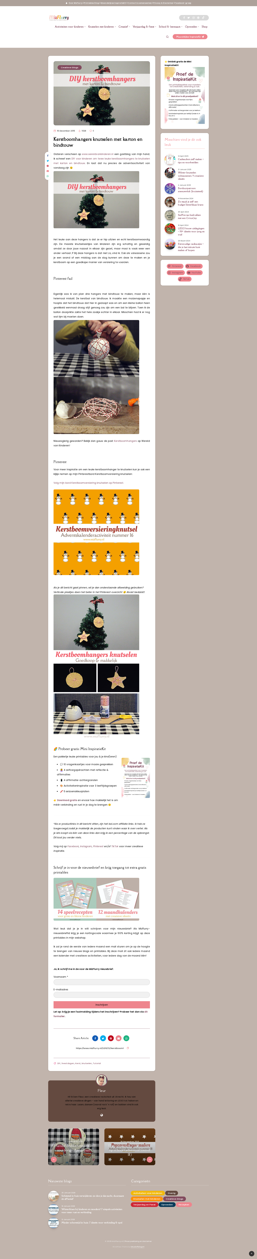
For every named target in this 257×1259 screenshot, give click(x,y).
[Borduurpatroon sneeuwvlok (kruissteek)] (170, 188)
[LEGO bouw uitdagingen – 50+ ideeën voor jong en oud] (170, 228)
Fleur (102, 1090)
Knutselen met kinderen (101, 26)
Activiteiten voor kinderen (69, 26)
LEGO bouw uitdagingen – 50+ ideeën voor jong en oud (191, 231)
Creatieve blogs (69, 67)
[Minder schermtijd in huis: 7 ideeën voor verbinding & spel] (53, 1223)
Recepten (184, 1204)
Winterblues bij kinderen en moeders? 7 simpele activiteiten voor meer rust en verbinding (92, 1211)
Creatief (123, 26)
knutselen (87, 1063)
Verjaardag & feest (143, 26)
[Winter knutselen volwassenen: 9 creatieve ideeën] (170, 173)
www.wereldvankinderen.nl (97, 154)
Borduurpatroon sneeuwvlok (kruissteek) (190, 190)
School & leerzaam (169, 26)
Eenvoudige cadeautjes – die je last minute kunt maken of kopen (191, 247)
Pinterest (98, 846)
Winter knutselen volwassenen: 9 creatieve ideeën (191, 175)
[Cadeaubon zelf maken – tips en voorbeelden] (170, 159)
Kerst (78, 1063)
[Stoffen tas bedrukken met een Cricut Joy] (170, 215)
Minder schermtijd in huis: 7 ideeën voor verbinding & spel (92, 1222)
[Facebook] (184, 17)
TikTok (114, 846)
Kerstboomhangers (125, 441)
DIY (59, 1063)
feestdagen (68, 1063)
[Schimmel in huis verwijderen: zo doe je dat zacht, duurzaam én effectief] (53, 1196)
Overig (171, 1193)
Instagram (86, 846)
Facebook (73, 846)
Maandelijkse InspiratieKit (113, 3)
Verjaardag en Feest (144, 1204)
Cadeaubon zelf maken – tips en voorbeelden (191, 161)
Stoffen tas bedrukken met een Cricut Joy (189, 217)
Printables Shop (91, 3)
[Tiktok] (203, 18)
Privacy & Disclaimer (163, 3)
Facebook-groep (183, 3)
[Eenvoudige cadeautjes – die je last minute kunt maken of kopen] (170, 244)
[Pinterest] (198, 17)
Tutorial (97, 1063)
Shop (204, 26)
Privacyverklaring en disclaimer (138, 1241)
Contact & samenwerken (140, 3)
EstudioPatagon (137, 1247)
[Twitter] (188, 17)
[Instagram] (193, 17)
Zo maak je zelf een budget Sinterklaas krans (190, 203)
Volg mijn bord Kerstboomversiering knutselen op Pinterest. (89, 482)
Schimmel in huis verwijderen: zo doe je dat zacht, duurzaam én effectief (93, 1197)
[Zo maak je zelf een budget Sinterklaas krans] (170, 202)
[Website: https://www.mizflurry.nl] (101, 1115)
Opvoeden (191, 26)
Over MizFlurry (75, 3)
